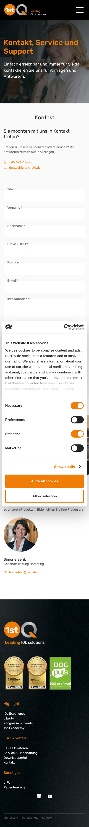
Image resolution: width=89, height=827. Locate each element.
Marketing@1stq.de (23, 572)
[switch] (77, 419)
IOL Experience (15, 714)
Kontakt (9, 762)
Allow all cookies (44, 481)
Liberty (9, 718)
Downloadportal (15, 758)
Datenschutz (30, 817)
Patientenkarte (14, 787)
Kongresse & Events (18, 723)
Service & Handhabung (20, 753)
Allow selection (44, 496)
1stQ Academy (14, 728)
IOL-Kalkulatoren (16, 748)
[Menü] (79, 10)
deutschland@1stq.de (25, 168)
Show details (64, 467)
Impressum (11, 817)
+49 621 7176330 (21, 162)
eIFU (7, 783)
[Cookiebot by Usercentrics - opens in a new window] (64, 327)
